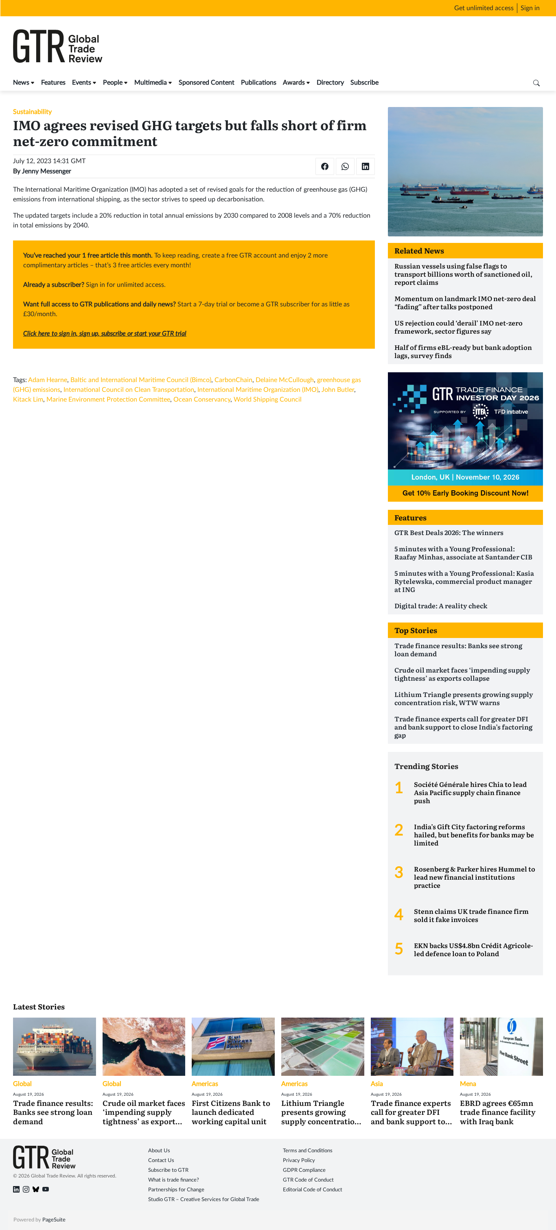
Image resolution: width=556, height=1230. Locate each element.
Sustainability (32, 112)
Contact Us (161, 1160)
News (21, 82)
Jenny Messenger (46, 171)
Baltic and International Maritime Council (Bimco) (140, 380)
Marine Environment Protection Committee (108, 399)
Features (53, 82)
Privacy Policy (299, 1160)
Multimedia (150, 82)
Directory (330, 82)
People (113, 82)
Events (81, 82)
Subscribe (364, 82)
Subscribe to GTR (168, 1170)
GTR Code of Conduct (308, 1180)
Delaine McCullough (285, 380)
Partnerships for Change (176, 1190)
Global (22, 1084)
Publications (258, 82)
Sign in (530, 8)
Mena (468, 1084)
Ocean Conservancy (201, 399)
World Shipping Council (268, 399)
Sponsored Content (206, 82)
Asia (377, 1084)
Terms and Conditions (308, 1151)
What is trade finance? (173, 1180)
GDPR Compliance (304, 1170)
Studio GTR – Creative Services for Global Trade (203, 1199)
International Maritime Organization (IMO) (257, 390)
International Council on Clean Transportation (128, 390)
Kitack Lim (28, 399)
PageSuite (54, 1220)
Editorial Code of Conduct (312, 1190)
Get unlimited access (484, 8)
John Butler (338, 390)
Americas (205, 1084)
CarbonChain (233, 380)
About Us (159, 1151)
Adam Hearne (47, 380)
